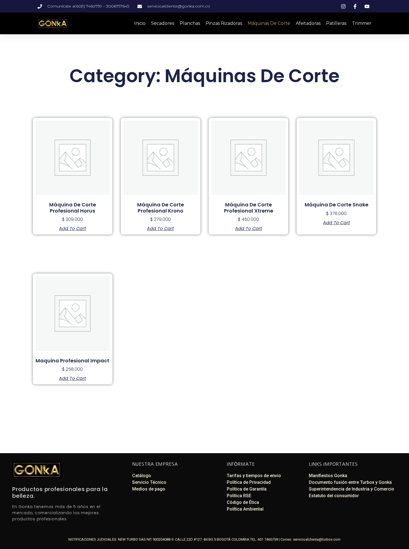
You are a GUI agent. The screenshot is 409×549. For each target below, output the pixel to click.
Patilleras (336, 23)
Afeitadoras (308, 23)
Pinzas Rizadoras (224, 23)
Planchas (190, 23)
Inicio (140, 23)
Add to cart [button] (72, 228)
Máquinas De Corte (269, 23)
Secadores (162, 23)
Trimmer (361, 23)
